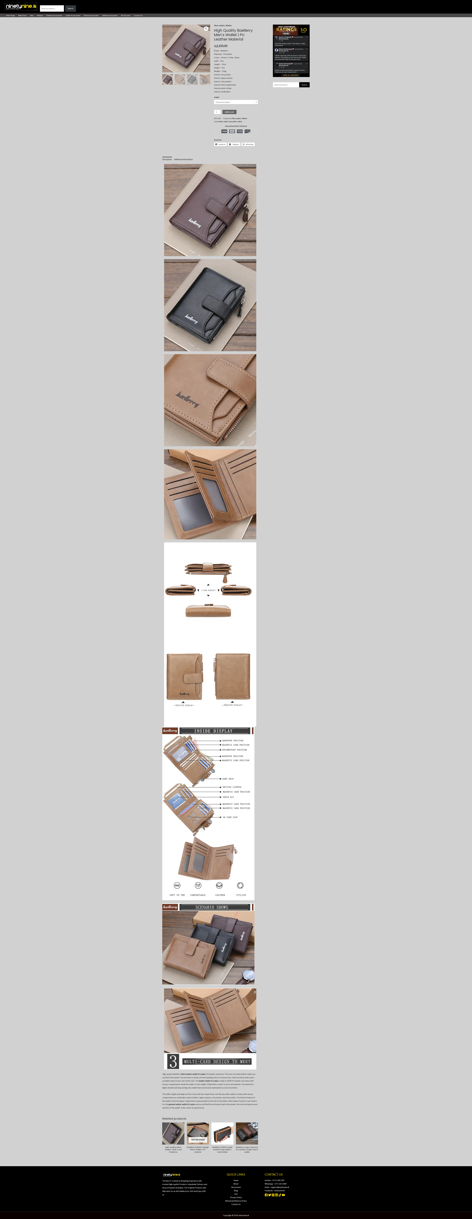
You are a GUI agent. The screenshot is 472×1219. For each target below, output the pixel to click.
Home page (10, 15)
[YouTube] (283, 1195)
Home (236, 1180)
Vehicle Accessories (110, 15)
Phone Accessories (91, 15)
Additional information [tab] (183, 159)
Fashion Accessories (54, 15)
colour (216, 97)
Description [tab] (167, 159)
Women (40, 15)
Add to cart (229, 112)
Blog (236, 1190)
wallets (239, 121)
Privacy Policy (236, 1197)
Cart (236, 1194)
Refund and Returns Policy (236, 1201)
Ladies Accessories (73, 15)
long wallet (232, 121)
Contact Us (138, 15)
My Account (125, 15)
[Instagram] (273, 1195)
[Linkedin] (276, 1195)
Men (32, 15)
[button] (206, 28)
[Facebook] (266, 1195)
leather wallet (223, 121)
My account (236, 1187)
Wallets (229, 25)
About (235, 1184)
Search (42, 3)
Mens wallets (219, 25)
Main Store (22, 15)
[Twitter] (269, 1195)
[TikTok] (279, 1195)
